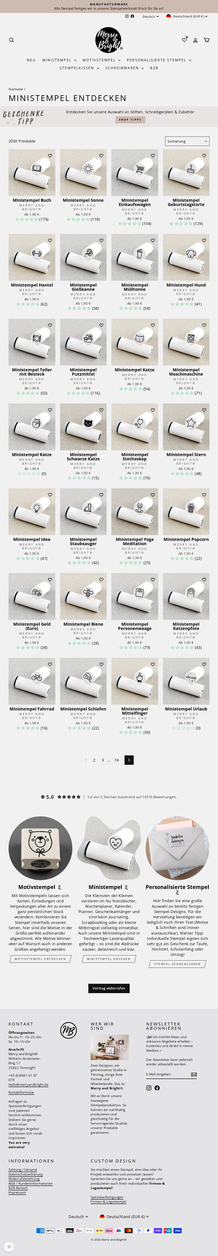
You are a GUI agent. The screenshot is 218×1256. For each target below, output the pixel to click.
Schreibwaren (123, 68)
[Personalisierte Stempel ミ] (177, 848)
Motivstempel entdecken (40, 959)
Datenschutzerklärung (26, 1174)
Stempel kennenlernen (177, 964)
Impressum (17, 1192)
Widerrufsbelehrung (24, 1179)
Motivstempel (100, 60)
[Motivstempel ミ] (40, 848)
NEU (31, 60)
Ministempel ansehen (109, 959)
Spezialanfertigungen (107, 1197)
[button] (27, 219)
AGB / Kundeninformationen (31, 1183)
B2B (154, 68)
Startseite (16, 89)
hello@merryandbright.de (28, 1084)
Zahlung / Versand (23, 1169)
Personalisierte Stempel (157, 60)
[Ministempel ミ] (109, 848)
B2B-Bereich (18, 1188)
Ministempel (57, 60)
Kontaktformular (21, 1092)
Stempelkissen (78, 68)
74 (116, 760)
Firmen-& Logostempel (108, 1201)
